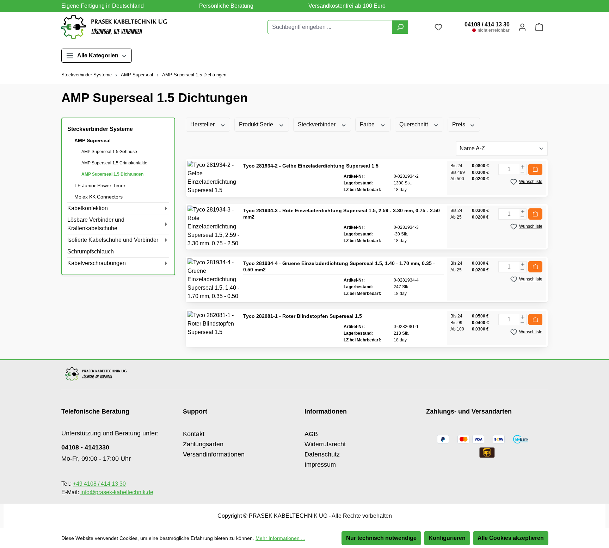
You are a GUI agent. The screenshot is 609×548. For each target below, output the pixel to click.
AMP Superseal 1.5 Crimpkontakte (114, 162)
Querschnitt (414, 124)
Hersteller (203, 124)
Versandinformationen (214, 454)
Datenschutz (322, 454)
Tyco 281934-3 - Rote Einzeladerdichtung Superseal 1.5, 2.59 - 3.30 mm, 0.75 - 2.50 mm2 (341, 214)
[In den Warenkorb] (535, 169)
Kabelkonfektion (87, 208)
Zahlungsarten (203, 444)
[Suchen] (400, 27)
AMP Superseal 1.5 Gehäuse (109, 151)
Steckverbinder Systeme (100, 129)
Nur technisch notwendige (381, 538)
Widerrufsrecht (325, 444)
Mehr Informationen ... (280, 538)
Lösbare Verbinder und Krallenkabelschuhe (95, 224)
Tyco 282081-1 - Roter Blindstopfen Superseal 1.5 (302, 316)
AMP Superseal (92, 140)
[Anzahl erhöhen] (522, 166)
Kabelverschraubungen (96, 263)
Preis (459, 124)
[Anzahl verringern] (522, 172)
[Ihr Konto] (522, 27)
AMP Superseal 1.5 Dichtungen (112, 174)
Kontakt (193, 433)
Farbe (368, 124)
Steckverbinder (317, 124)
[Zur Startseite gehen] (114, 27)
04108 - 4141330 (85, 447)
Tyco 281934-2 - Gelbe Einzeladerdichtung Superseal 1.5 (311, 166)
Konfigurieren (447, 538)
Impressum (320, 464)
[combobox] (329, 27)
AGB (311, 433)
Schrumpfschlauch (90, 251)
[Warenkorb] (539, 27)
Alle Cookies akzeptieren (511, 538)
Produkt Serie (257, 124)
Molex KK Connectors (98, 197)
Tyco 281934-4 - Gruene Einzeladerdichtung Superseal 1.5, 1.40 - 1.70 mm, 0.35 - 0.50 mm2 (339, 266)
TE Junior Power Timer (99, 185)
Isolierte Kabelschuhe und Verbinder (112, 240)
